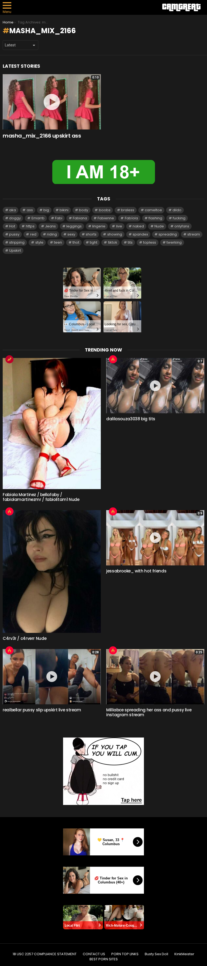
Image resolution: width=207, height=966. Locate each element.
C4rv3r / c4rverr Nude (24, 638)
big (46, 210)
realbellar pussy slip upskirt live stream (42, 710)
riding (52, 234)
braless (127, 210)
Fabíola (131, 218)
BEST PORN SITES (103, 959)
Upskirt (15, 250)
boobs (105, 210)
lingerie (98, 226)
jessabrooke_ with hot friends (136, 571)
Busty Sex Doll (156, 954)
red (33, 234)
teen (58, 242)
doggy (15, 218)
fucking (179, 218)
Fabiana (80, 218)
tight (93, 242)
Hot (12, 226)
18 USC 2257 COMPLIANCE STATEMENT (45, 954)
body (83, 210)
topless (149, 242)
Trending (9, 359)
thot (76, 242)
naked (138, 226)
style (39, 242)
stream (193, 234)
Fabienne (106, 218)
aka (12, 210)
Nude (159, 226)
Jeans (50, 226)
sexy (71, 234)
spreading (167, 234)
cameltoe (153, 210)
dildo (176, 210)
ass (30, 210)
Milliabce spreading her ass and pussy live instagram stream (148, 712)
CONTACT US (94, 954)
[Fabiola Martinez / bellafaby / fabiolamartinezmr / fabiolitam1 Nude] (52, 423)
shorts (91, 234)
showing (114, 234)
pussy (14, 234)
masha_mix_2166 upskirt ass (42, 135)
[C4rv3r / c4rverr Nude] (52, 571)
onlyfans (181, 226)
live (119, 226)
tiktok (112, 242)
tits (130, 242)
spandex (140, 234)
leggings (74, 226)
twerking (174, 242)
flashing (155, 218)
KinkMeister (184, 954)
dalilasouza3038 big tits (130, 419)
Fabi (58, 218)
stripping (17, 242)
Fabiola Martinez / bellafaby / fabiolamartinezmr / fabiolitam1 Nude (41, 497)
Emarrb (38, 218)
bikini (64, 210)
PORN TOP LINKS (125, 954)
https (30, 226)
